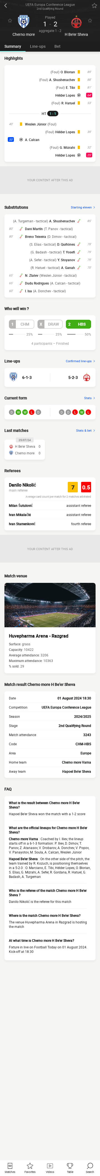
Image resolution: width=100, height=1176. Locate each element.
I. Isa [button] (28, 291)
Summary (12, 46)
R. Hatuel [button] (68, 103)
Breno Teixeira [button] (35, 236)
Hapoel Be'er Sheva (76, 771)
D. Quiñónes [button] (66, 244)
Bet (57, 46)
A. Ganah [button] (68, 267)
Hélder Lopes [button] (65, 95)
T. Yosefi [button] (69, 252)
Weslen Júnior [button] (35, 124)
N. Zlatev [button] (31, 275)
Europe (86, 753)
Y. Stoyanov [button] (66, 260)
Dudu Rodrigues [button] (37, 283)
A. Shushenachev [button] (62, 79)
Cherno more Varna (76, 762)
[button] (21, 324)
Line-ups (38, 46)
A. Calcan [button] (32, 139)
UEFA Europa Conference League (66, 707)
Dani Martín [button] (34, 228)
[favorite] (94, 5)
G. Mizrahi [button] (67, 147)
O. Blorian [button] (68, 72)
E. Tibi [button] (70, 87)
